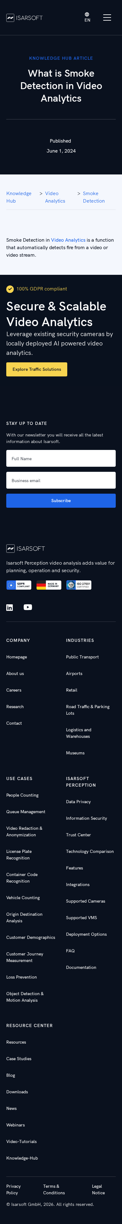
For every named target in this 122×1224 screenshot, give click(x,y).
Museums (75, 753)
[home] (24, 17)
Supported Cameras (85, 901)
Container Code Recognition (22, 878)
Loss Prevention (21, 977)
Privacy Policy (13, 1189)
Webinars (15, 1125)
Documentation (81, 967)
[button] (87, 17)
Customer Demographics (30, 937)
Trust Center (78, 835)
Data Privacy (78, 801)
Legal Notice (98, 1189)
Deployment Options (86, 934)
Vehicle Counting (23, 897)
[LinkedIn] (10, 607)
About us (15, 673)
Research (15, 706)
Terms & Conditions (54, 1189)
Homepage (16, 657)
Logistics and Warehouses (78, 733)
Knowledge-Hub (22, 1158)
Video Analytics (68, 240)
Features (74, 868)
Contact (14, 723)
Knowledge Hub (19, 197)
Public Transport (82, 657)
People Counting (22, 795)
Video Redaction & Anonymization (24, 831)
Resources (16, 1042)
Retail (71, 690)
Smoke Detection (94, 197)
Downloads (17, 1092)
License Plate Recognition (19, 855)
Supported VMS (81, 917)
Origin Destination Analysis (24, 917)
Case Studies (18, 1058)
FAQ (70, 951)
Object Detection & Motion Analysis (24, 997)
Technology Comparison (90, 851)
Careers (13, 690)
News (11, 1108)
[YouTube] (27, 607)
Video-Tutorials (21, 1141)
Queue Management (25, 811)
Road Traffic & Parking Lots (87, 710)
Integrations (77, 884)
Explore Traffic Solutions (37, 369)
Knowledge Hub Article (61, 58)
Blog (10, 1075)
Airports (74, 673)
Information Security (86, 818)
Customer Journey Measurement (24, 957)
